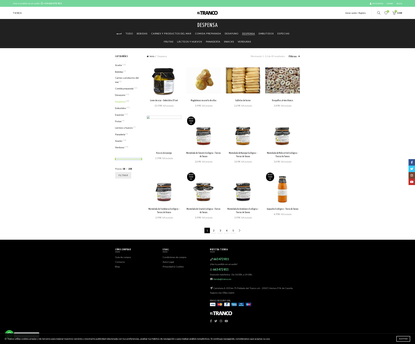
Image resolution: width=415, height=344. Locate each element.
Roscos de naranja (164, 153)
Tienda (17, 13)
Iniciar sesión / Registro (355, 13)
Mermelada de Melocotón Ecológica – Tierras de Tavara (282, 155)
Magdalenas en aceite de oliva (203, 100)
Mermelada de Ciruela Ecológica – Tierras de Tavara (203, 211)
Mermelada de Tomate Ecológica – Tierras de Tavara (203, 155)
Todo (129, 33)
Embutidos (266, 33)
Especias (284, 33)
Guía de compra (123, 257)
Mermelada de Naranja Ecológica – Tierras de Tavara (243, 155)
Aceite (118, 65)
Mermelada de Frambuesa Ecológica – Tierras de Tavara (164, 211)
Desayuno (231, 33)
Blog (399, 3)
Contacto (120, 261)
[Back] (119, 34)
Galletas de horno (243, 100)
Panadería (213, 41)
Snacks (229, 41)
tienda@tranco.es (222, 279)
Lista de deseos (387, 11)
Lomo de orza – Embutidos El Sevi (164, 100)
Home (390, 3)
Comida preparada (208, 33)
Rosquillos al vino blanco (282, 100)
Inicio (151, 56)
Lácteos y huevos (189, 41)
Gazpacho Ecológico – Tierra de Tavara (282, 209)
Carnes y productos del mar (171, 33)
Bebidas (142, 33)
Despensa (248, 33)
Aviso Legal (168, 261)
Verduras (244, 41)
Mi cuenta (378, 3)
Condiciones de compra (174, 257)
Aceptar (403, 339)
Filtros (293, 56)
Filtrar (123, 175)
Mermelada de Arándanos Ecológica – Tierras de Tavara (243, 211)
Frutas (168, 41)
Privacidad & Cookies (173, 266)
